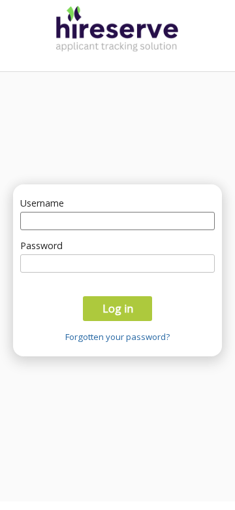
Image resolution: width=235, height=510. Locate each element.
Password (41, 245)
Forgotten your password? (117, 337)
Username (42, 203)
